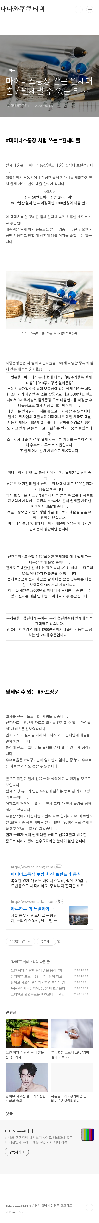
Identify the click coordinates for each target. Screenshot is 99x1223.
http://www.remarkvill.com (33, 902)
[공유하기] (24, 941)
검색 (78, 9)
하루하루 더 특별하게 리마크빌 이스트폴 (35, 909)
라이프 (16, 961)
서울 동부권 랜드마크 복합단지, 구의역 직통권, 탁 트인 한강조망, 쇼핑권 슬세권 (34, 917)
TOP (89, 1207)
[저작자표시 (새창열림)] (58, 942)
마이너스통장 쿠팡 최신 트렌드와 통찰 (46, 874)
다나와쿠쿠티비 (19, 1131)
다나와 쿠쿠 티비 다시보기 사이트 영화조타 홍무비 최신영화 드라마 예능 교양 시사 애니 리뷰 (38, 1139)
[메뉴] (89, 9)
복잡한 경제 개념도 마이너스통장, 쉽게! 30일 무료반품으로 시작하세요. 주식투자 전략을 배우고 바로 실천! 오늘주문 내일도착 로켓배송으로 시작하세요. (49, 883)
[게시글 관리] (30, 941)
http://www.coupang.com (32, 867)
